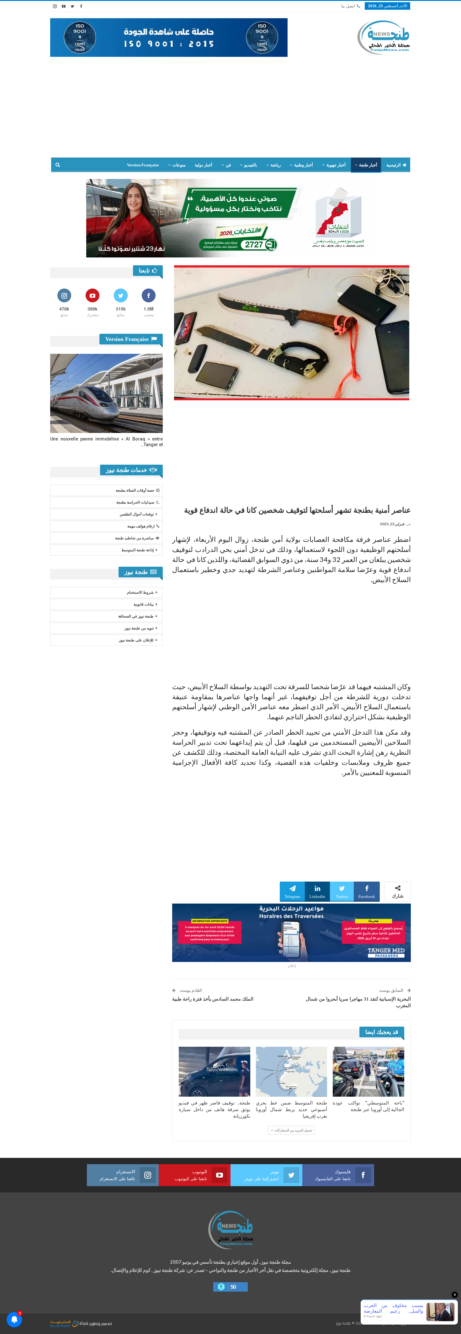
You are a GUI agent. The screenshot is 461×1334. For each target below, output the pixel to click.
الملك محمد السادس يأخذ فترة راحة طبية (212, 999)
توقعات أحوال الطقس (137, 514)
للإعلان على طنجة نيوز (136, 640)
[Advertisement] (230, 110)
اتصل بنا (348, 6)
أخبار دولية (203, 165)
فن (228, 165)
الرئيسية (393, 165)
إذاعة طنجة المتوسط (137, 550)
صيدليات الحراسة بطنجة (135, 502)
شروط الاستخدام (140, 592)
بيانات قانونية (144, 604)
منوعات (179, 165)
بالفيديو (250, 165)
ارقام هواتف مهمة (141, 526)
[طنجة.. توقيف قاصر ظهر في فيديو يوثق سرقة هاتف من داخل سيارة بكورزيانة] (214, 1072)
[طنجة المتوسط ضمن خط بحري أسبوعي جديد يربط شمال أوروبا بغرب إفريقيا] (291, 1072)
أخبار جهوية (336, 165)
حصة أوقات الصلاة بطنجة (135, 490)
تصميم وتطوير (100, 1323)
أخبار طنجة (368, 165)
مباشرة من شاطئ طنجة (134, 538)
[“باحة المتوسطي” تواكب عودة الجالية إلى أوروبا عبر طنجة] (368, 1072)
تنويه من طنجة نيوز (139, 628)
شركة (83, 1323)
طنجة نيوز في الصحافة (136, 616)
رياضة (276, 165)
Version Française (143, 165)
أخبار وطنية (303, 165)
